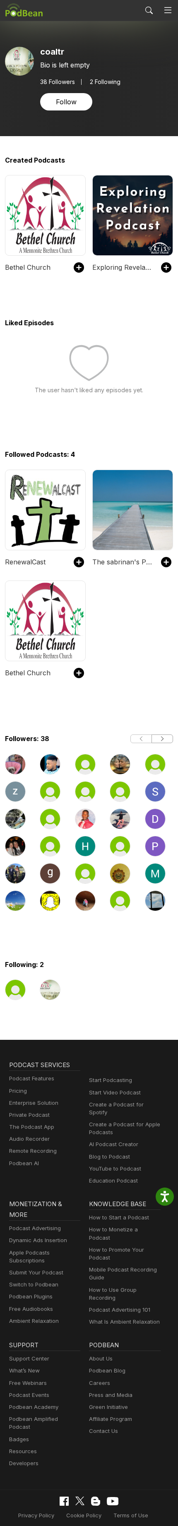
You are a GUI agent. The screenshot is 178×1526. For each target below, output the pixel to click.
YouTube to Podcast (115, 1168)
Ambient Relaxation (34, 1320)
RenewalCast (25, 562)
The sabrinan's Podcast (122, 562)
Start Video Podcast (115, 1092)
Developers (23, 1463)
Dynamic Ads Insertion (38, 1240)
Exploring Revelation (122, 267)
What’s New (24, 1370)
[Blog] (95, 1501)
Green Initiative (108, 1407)
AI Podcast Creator (113, 1144)
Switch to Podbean (33, 1284)
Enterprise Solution (33, 1102)
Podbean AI (24, 1163)
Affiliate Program (110, 1419)
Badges (19, 1439)
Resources (23, 1451)
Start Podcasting (110, 1080)
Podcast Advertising (35, 1228)
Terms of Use (130, 1515)
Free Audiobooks (31, 1308)
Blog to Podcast (109, 1156)
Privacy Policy (36, 1515)
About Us (101, 1358)
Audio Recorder (29, 1138)
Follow (66, 102)
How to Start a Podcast (119, 1217)
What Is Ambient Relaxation (124, 1321)
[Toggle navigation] (168, 10)
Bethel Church (28, 267)
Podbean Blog (107, 1370)
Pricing (18, 1090)
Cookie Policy (83, 1515)
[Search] (149, 10)
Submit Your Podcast (36, 1272)
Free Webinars (28, 1383)
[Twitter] (79, 1501)
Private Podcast (29, 1114)
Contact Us (103, 1431)
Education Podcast (113, 1180)
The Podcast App (31, 1126)
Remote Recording (33, 1150)
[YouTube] (112, 1501)
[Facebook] (64, 1501)
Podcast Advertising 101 (119, 1309)
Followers (57, 82)
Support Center (29, 1358)
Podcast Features (31, 1078)
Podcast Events (29, 1395)
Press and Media (110, 1395)
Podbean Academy (33, 1407)
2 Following (105, 82)
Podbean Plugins (31, 1296)
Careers (99, 1383)
